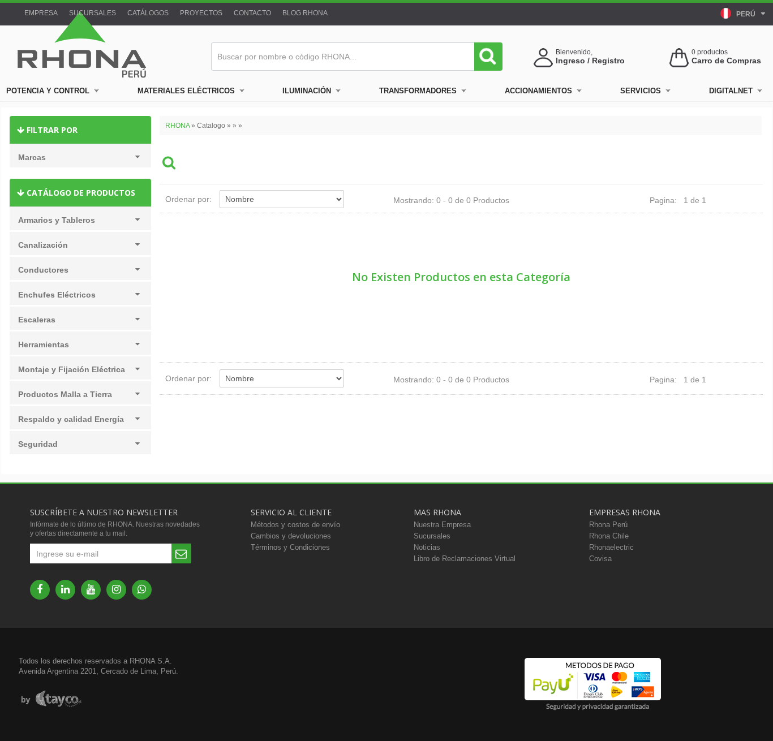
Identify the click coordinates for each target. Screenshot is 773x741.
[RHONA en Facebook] (40, 590)
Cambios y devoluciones (291, 536)
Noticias (427, 547)
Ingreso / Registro (590, 60)
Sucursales (92, 13)
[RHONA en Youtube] (91, 590)
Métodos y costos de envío (295, 524)
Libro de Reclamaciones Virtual (465, 558)
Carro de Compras (726, 60)
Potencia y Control (47, 91)
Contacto (252, 13)
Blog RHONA (305, 13)
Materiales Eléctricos (186, 91)
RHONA (177, 126)
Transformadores (418, 91)
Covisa (600, 558)
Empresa (41, 13)
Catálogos (148, 13)
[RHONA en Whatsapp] (142, 590)
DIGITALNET (731, 91)
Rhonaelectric (611, 547)
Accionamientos (538, 91)
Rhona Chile (609, 536)
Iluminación (306, 91)
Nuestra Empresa (442, 524)
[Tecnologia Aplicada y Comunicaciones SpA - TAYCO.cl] (51, 699)
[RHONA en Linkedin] (65, 590)
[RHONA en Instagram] (116, 590)
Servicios (640, 91)
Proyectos (201, 13)
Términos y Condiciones (290, 547)
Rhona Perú (608, 524)
